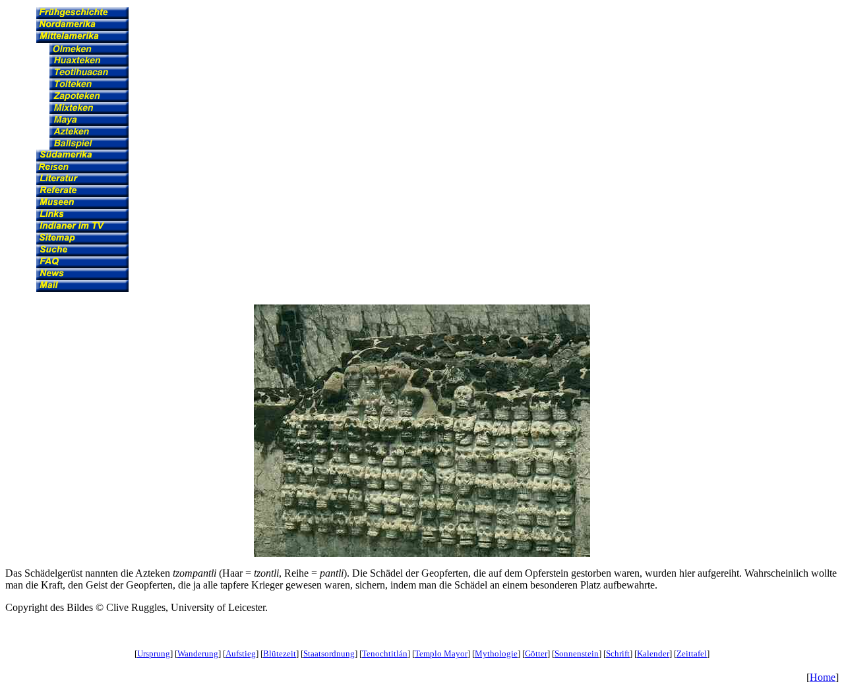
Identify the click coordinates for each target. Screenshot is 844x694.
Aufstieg (241, 653)
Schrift (618, 653)
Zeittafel (692, 653)
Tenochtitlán (384, 653)
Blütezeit (279, 653)
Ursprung (153, 653)
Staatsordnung (329, 653)
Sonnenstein (577, 653)
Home (822, 677)
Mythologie (496, 653)
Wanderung (197, 653)
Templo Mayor (441, 653)
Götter (536, 653)
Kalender (653, 653)
